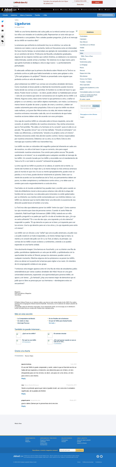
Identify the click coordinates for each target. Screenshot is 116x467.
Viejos (31, 356)
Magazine (27, 441)
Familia (37, 15)
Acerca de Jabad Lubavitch (84, 440)
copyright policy (49, 308)
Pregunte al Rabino (75, 9)
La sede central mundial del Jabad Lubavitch (69, 455)
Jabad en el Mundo (82, 443)
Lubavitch (40, 455)
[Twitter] (101, 456)
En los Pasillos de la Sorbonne (58, 318)
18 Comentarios (26, 342)
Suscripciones (43, 444)
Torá (59, 457)
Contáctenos (98, 462)
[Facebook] (97, 456)
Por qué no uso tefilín (29, 340)
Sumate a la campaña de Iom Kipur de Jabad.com (55, 2)
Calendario (43, 441)
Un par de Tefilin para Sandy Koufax (60, 321)
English (82, 117)
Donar (101, 9)
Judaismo (63, 457)
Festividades (65, 440)
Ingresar (56, 9)
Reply (23, 378)
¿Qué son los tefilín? (29, 333)
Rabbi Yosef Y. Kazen (47, 457)
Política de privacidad (88, 462)
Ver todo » (52, 323)
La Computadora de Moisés (26, 318)
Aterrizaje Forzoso (23, 323)
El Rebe (79, 441)
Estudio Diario (43, 443)
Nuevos (27, 356)
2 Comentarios (57, 343)
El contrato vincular (60, 333)
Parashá (64, 441)
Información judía (70, 457)
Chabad (36, 455)
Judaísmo (14, 15)
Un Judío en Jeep (23, 321)
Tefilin (17, 20)
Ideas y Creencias (26, 15)
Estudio (5, 15)
